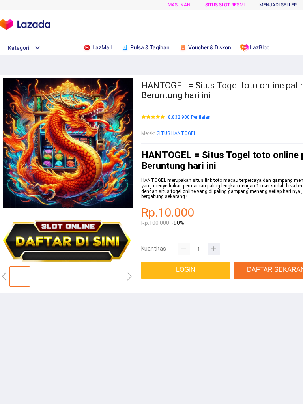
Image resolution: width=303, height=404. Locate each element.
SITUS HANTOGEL (176, 133)
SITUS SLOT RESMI (225, 4)
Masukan (179, 4)
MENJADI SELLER (278, 4)
